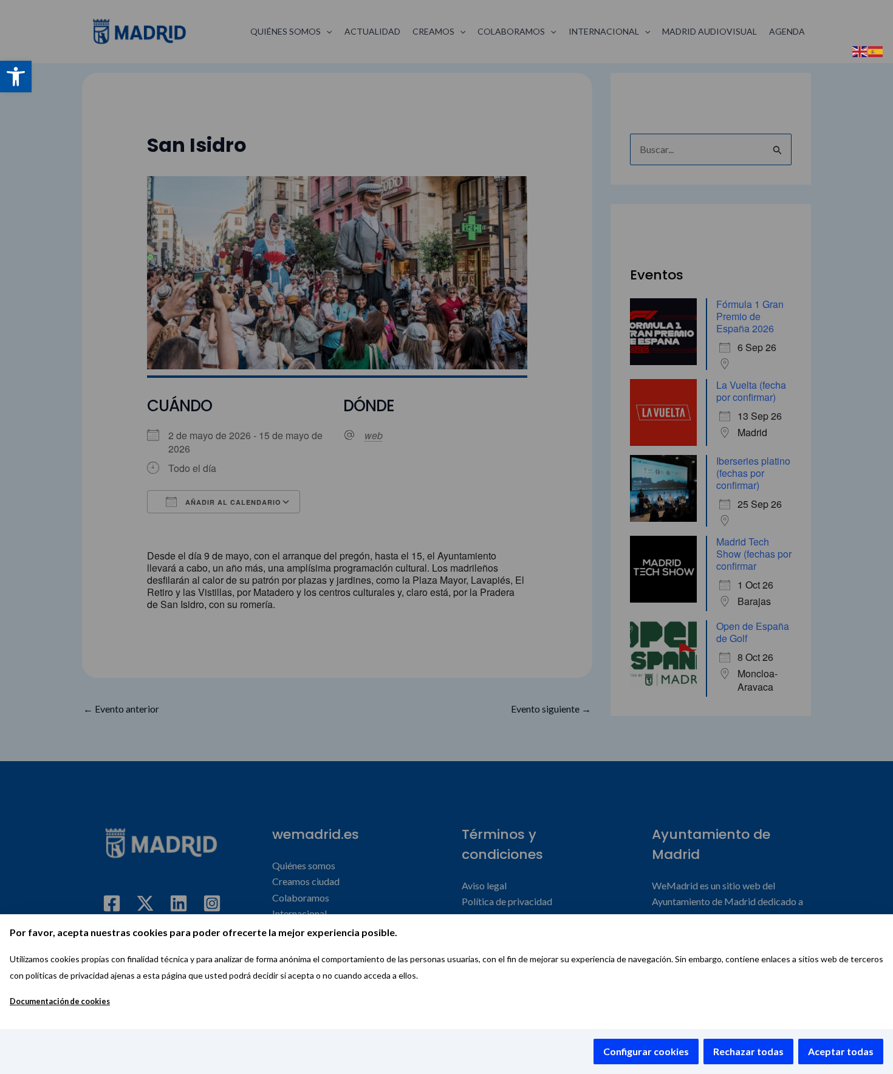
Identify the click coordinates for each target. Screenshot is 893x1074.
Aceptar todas (841, 1051)
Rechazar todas (748, 1051)
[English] (860, 50)
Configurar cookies (646, 1051)
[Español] (876, 50)
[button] (16, 76)
